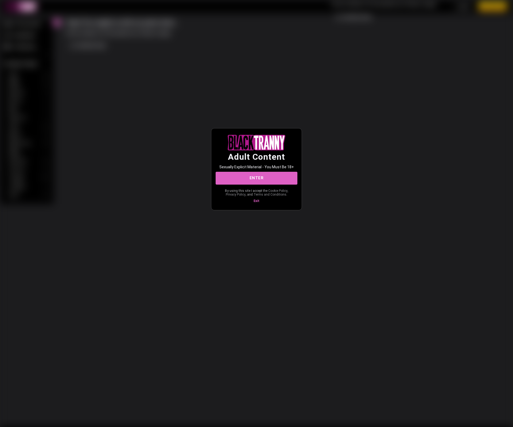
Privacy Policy (236, 194)
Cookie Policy (277, 191)
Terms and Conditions (270, 194)
